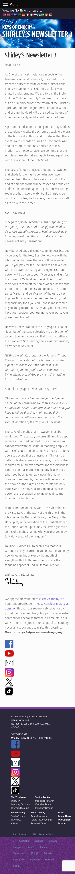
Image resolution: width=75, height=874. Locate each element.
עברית (31, 847)
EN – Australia (21, 841)
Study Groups (18, 816)
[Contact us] (9, 666)
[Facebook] (9, 646)
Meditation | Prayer (44, 801)
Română (49, 859)
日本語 (34, 853)
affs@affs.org (17, 727)
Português (19, 859)
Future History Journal (42, 819)
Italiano (44, 847)
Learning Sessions (20, 804)
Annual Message (39, 816)
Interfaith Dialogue (20, 808)
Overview (15, 801)
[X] (9, 684)
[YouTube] (9, 656)
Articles (14, 823)
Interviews (16, 819)
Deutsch (39, 841)
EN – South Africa (43, 834)
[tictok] (9, 693)
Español (53, 841)
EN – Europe (20, 834)
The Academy (50, 599)
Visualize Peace (43, 804)
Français (18, 847)
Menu (14, 4)
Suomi (16, 865)
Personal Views (38, 823)
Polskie (48, 853)
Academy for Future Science (33, 716)
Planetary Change (44, 808)
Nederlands (19, 853)
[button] (6, 4)
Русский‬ (35, 859)
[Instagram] (9, 675)
